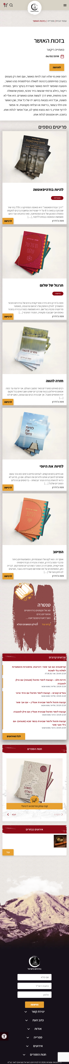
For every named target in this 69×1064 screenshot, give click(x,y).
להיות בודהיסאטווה (48, 189)
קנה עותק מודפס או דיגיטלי (34, 806)
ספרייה (50, 21)
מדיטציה (57, 294)
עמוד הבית (61, 21)
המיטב (58, 551)
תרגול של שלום (51, 285)
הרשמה (34, 1004)
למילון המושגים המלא (27, 624)
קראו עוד (46, 624)
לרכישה (8, 221)
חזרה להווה (54, 380)
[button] (4, 1036)
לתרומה (57, 67)
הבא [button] (14, 814)
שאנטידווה (57, 198)
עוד (8, 852)
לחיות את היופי (51, 466)
